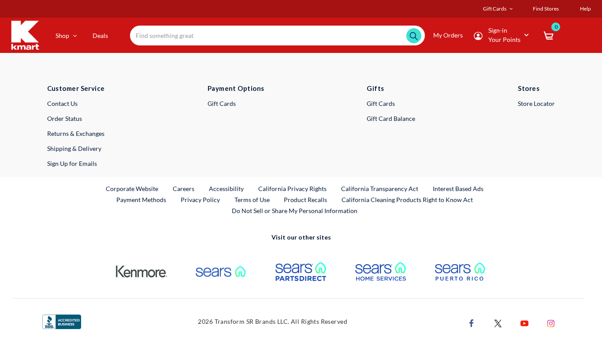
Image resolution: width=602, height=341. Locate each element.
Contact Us (62, 103)
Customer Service (76, 88)
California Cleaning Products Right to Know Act (407, 199)
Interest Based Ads (458, 188)
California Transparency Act (379, 188)
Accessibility (226, 188)
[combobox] (277, 35)
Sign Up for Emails (72, 163)
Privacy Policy (200, 199)
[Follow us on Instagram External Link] (551, 322)
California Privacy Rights (292, 188)
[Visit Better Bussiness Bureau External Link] (61, 321)
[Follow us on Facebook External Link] (471, 322)
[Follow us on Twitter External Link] (498, 322)
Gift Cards (222, 103)
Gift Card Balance (391, 118)
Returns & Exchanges (75, 133)
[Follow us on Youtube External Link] (524, 322)
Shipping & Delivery (74, 148)
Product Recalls (306, 199)
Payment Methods (141, 199)
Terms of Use (252, 199)
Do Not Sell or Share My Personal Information (294, 210)
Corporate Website (132, 188)
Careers (184, 188)
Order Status (64, 118)
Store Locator (536, 103)
